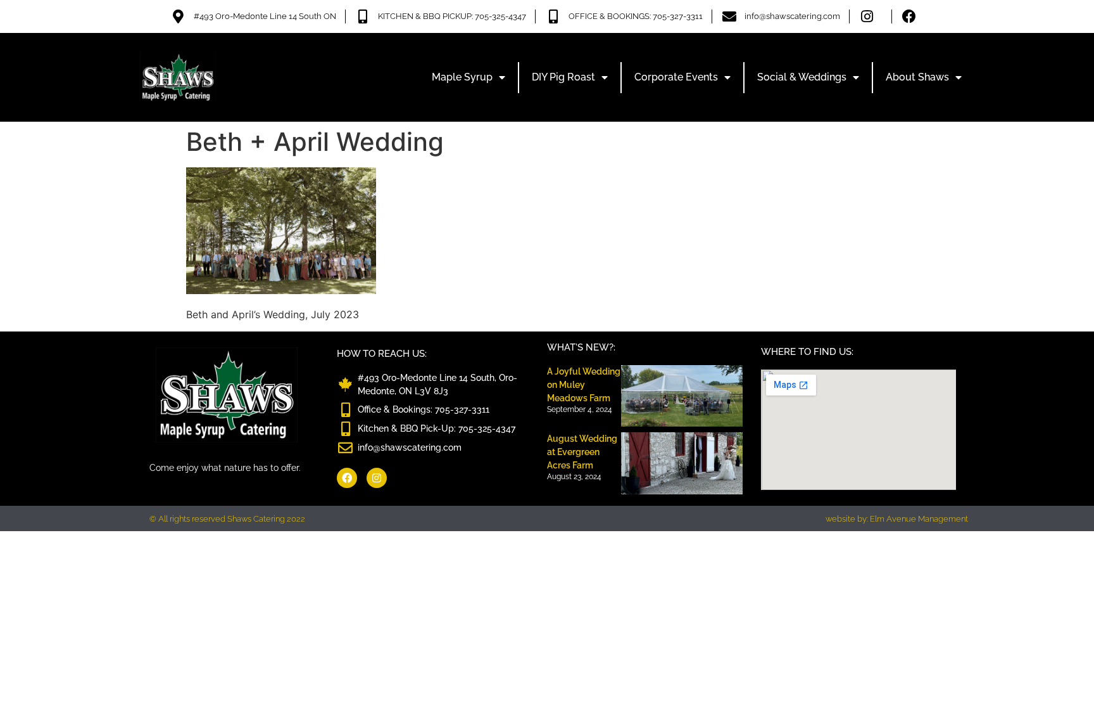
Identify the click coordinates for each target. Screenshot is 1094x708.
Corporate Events (676, 77)
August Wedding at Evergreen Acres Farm (582, 452)
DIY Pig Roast (563, 77)
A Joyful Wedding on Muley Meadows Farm (583, 384)
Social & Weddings (801, 77)
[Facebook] (347, 478)
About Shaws (917, 77)
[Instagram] (377, 478)
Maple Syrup (462, 77)
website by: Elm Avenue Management (897, 519)
